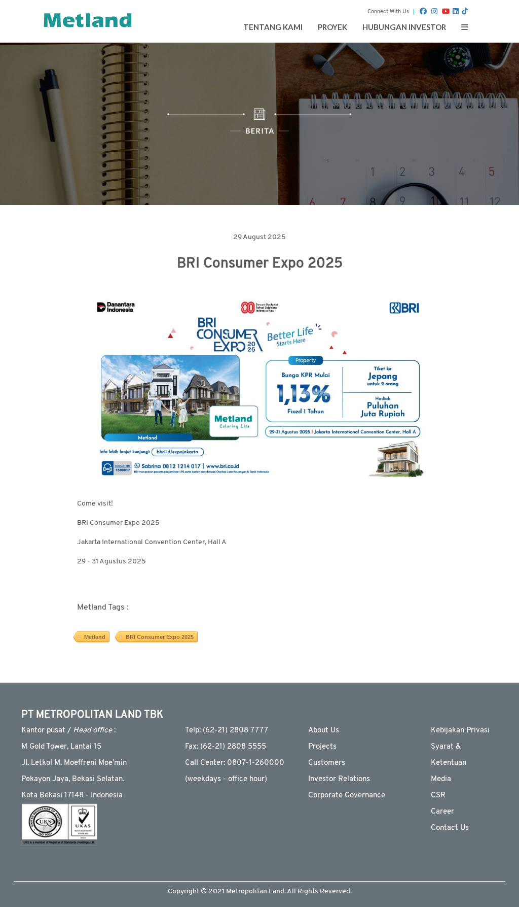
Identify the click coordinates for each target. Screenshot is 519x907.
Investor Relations (339, 779)
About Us (323, 730)
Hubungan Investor (404, 26)
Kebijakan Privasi (460, 730)
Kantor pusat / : (68, 730)
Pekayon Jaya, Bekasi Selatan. (72, 779)
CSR (438, 795)
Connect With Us (388, 12)
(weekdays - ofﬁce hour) (226, 779)
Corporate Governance (346, 795)
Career (442, 812)
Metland (94, 637)
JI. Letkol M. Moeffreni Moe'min (74, 763)
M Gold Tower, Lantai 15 (61, 747)
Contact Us (450, 828)
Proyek (332, 26)
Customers (326, 763)
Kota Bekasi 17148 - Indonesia (72, 795)
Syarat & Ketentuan (448, 755)
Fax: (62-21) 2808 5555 (225, 747)
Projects (322, 747)
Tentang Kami (273, 26)
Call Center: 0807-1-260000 (234, 763)
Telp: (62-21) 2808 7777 (226, 730)
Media (441, 779)
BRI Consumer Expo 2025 (160, 637)
